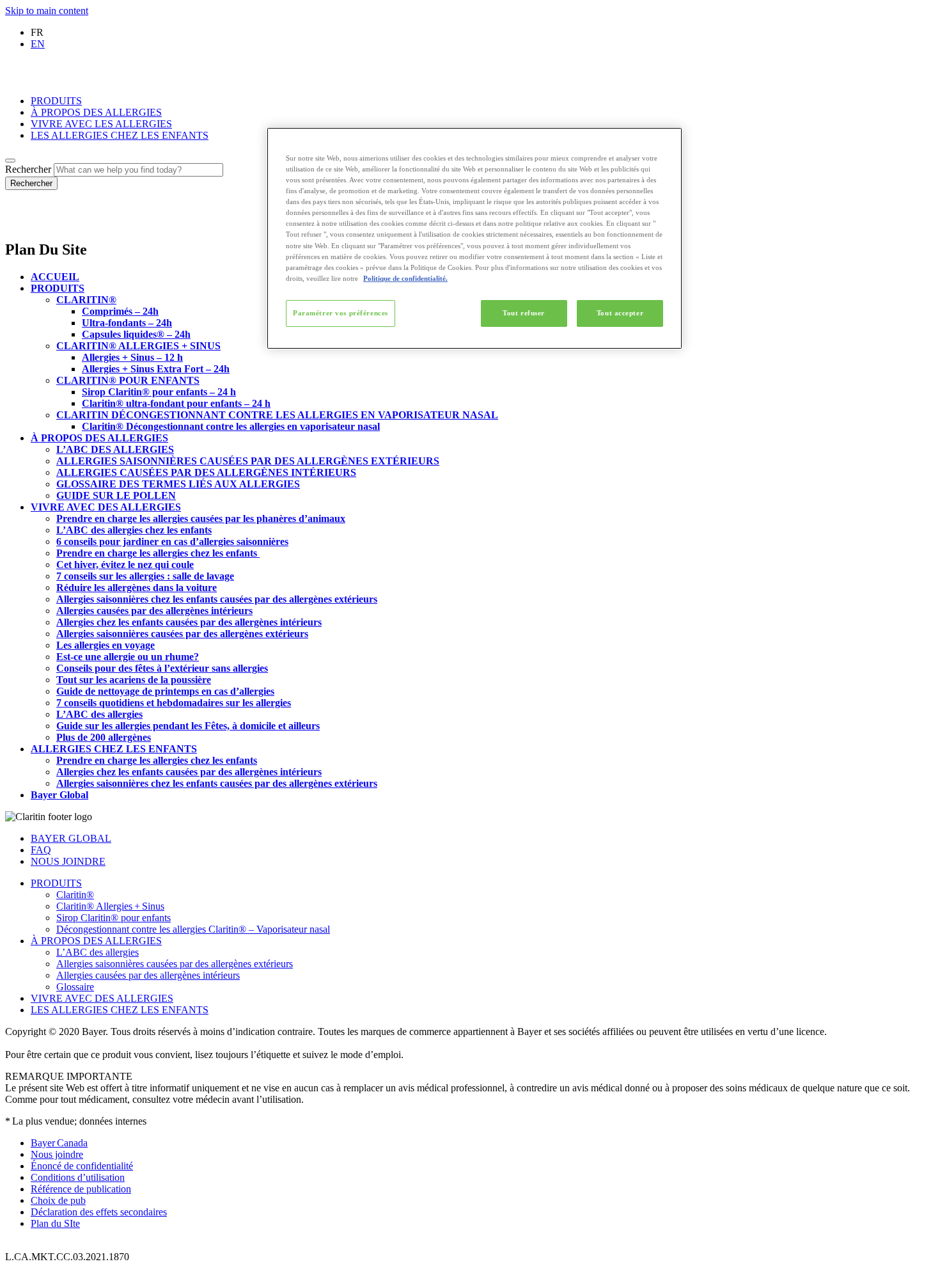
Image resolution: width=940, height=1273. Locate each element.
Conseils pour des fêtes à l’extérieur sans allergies (162, 668)
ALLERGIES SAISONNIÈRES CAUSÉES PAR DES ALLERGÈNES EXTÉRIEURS (247, 460)
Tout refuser (524, 313)
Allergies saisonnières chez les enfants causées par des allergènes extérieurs (216, 599)
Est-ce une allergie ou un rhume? (127, 656)
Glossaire (75, 986)
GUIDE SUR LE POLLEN (116, 495)
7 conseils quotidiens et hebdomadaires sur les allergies (173, 702)
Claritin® (75, 894)
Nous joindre (57, 1154)
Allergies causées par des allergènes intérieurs (154, 610)
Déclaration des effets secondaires (99, 1211)
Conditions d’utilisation (78, 1177)
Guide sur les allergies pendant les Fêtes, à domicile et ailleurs (188, 725)
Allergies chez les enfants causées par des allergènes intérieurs (189, 622)
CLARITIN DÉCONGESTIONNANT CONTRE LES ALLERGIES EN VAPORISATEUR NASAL (277, 414)
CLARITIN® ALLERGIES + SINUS (138, 345)
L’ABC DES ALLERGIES (115, 449)
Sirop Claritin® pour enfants (113, 917)
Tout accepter (620, 313)
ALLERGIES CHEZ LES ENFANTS (114, 748)
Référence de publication (81, 1188)
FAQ (41, 849)
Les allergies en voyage (105, 645)
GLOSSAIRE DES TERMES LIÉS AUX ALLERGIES (178, 483)
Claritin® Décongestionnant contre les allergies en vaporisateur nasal (231, 426)
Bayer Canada (59, 1142)
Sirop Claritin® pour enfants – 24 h (159, 391)
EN (38, 43)
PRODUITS (56, 100)
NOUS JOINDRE (68, 861)
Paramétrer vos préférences (340, 313)
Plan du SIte (55, 1223)
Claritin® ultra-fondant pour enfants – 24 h (176, 403)
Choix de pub (58, 1200)
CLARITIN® (86, 299)
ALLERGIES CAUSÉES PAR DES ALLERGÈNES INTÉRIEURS (206, 472)
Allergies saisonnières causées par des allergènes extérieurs (182, 633)
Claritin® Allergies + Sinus (110, 906)
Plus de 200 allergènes (103, 737)
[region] (474, 238)
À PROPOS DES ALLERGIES (96, 112)
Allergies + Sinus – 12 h (132, 357)
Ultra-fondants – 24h (127, 322)
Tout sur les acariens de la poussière (133, 679)
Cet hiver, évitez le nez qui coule (125, 564)
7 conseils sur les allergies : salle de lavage (145, 576)
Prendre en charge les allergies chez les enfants (158, 553)
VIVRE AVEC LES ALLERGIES (101, 123)
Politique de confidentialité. (405, 278)
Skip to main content (46, 10)
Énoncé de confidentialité (82, 1165)
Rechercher (28, 169)
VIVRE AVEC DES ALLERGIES (106, 507)
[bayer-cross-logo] (23, 222)
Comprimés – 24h (120, 311)
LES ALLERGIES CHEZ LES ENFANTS (119, 135)
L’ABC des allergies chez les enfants (134, 530)
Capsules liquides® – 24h (136, 334)
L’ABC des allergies (99, 714)
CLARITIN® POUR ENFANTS (128, 380)
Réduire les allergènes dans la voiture (136, 587)
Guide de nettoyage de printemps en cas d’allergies (165, 691)
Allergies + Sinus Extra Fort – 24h (156, 368)
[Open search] (10, 160)
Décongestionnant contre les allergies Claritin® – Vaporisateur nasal (193, 929)
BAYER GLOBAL (71, 838)
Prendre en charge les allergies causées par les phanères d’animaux (200, 518)
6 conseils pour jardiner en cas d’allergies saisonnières (172, 541)
